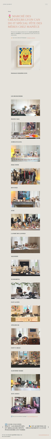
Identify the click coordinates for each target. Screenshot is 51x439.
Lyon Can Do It (7, 4)
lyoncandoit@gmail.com (44, 434)
